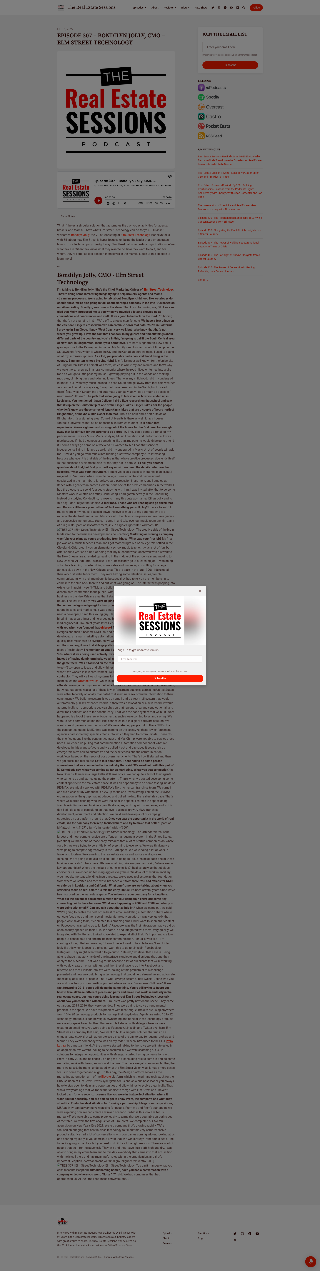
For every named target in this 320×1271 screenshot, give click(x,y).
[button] (200, 591)
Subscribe (160, 678)
